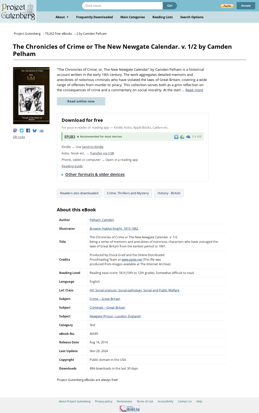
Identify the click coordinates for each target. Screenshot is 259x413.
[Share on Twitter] (22, 130)
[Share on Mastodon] (15, 130)
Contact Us (185, 401)
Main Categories (132, 17)
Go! (169, 5)
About (62, 17)
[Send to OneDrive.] (188, 136)
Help (199, 401)
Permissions (124, 401)
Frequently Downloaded (94, 17)
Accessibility (165, 401)
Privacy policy (103, 401)
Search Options (192, 17)
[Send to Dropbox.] (176, 136)
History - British (169, 193)
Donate (246, 5)
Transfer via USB (102, 153)
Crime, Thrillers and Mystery (128, 193)
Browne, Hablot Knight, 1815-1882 (114, 229)
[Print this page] (41, 130)
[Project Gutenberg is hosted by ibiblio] (129, 410)
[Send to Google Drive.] (182, 136)
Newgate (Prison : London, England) (115, 316)
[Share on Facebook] (28, 130)
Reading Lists (162, 17)
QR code (19, 137)
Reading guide (72, 166)
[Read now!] (31, 123)
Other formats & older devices (95, 174)
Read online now (81, 101)
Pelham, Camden (102, 220)
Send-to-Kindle (93, 147)
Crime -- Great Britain (105, 299)
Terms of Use (145, 401)
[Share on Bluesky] (35, 130)
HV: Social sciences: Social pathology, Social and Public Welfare (134, 290)
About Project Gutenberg (74, 401)
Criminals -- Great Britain (107, 307)
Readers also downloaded (79, 193)
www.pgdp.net (132, 259)
